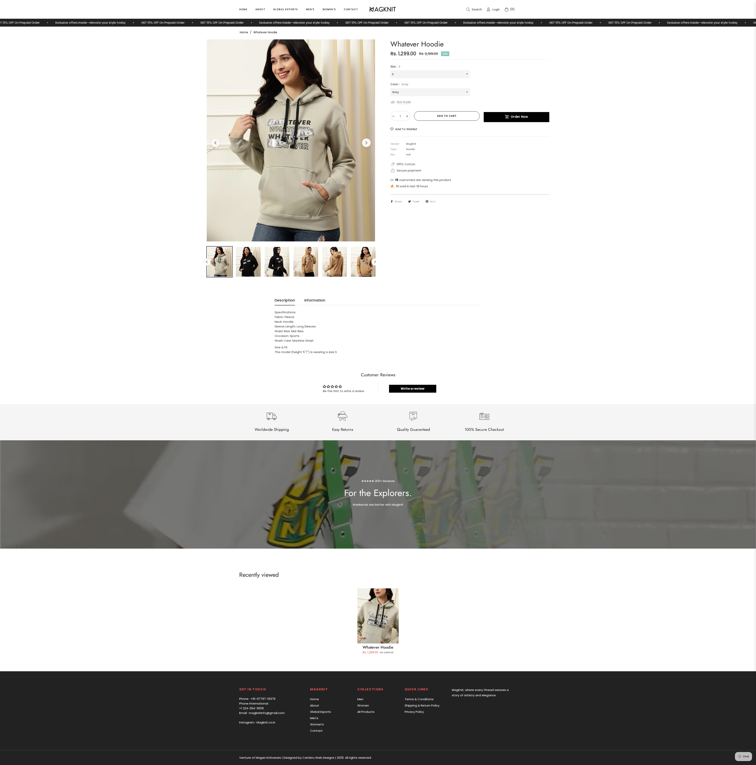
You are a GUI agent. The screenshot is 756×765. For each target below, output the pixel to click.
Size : (395, 67)
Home (244, 32)
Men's (314, 718)
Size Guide (404, 102)
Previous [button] (215, 142)
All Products (365, 712)
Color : (399, 84)
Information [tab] (314, 300)
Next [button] (366, 142)
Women (363, 705)
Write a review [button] (412, 388)
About (314, 705)
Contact (316, 731)
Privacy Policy (414, 712)
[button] (474, 9)
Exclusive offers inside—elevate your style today (198, 22)
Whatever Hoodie (378, 647)
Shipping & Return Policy (422, 705)
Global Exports (320, 712)
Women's (317, 724)
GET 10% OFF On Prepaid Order (67, 22)
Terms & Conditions (419, 699)
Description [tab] (285, 300)
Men (360, 699)
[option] (291, 140)
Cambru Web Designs (318, 758)
